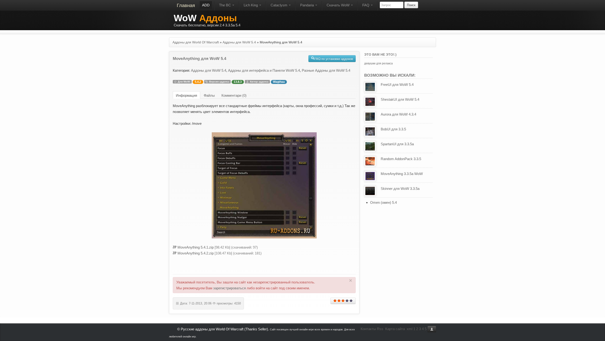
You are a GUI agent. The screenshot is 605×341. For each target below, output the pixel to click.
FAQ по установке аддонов (333, 58)
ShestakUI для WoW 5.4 (400, 99)
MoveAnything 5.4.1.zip (195, 247)
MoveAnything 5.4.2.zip (195, 253)
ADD (206, 5)
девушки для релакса (378, 63)
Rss (380, 329)
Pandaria (307, 5)
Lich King (251, 5)
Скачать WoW (338, 5)
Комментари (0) (233, 95)
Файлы (209, 95)
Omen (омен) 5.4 (383, 202)
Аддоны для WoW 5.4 (208, 70)
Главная (186, 5)
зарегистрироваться (229, 288)
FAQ (366, 5)
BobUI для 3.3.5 (393, 129)
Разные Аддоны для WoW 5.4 (326, 70)
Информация (186, 95)
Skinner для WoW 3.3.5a (400, 189)
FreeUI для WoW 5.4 (397, 85)
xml (409, 329)
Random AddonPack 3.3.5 (401, 159)
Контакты (368, 329)
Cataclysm (279, 5)
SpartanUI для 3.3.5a (397, 144)
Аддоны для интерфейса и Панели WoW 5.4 (264, 70)
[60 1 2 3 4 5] (343, 301)
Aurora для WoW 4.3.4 (398, 114)
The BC (225, 5)
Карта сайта (395, 329)
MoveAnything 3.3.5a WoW (402, 174)
